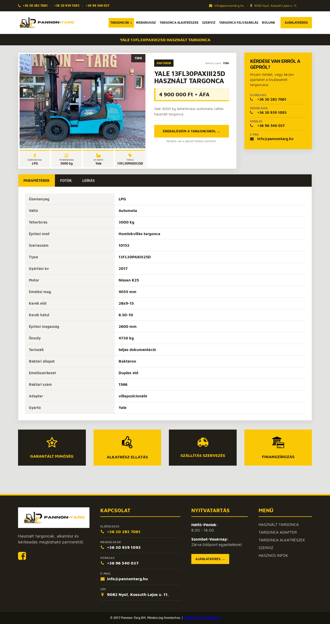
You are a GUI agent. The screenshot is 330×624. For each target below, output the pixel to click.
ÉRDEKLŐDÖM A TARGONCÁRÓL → (191, 131)
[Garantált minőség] (51, 442)
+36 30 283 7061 (35, 5)
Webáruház (146, 22)
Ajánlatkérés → (210, 559)
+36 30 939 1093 (66, 5)
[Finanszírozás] (278, 442)
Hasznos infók (273, 555)
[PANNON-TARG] (53, 517)
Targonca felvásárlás (238, 22)
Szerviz (209, 22)
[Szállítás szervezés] (202, 442)
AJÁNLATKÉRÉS (296, 22)
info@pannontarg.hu (228, 5)
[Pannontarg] (46, 22)
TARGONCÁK (121, 22)
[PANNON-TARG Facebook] (22, 555)
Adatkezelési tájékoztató (202, 618)
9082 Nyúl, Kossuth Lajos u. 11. (275, 5)
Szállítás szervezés (202, 455)
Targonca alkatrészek (179, 22)
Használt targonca (279, 524)
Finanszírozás (278, 456)
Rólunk (268, 22)
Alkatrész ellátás (127, 457)
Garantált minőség (51, 456)
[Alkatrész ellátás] (127, 442)
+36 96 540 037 (97, 5)
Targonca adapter (278, 532)
